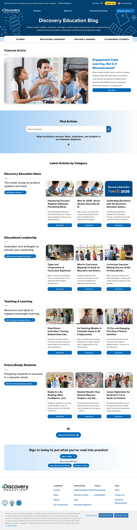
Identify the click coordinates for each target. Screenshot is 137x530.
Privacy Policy (12, 525)
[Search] (108, 129)
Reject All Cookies (121, 515)
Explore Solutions (65, 3)
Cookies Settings (91, 515)
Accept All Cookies (106, 515)
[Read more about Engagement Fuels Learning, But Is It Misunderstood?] (46, 81)
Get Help (96, 3)
